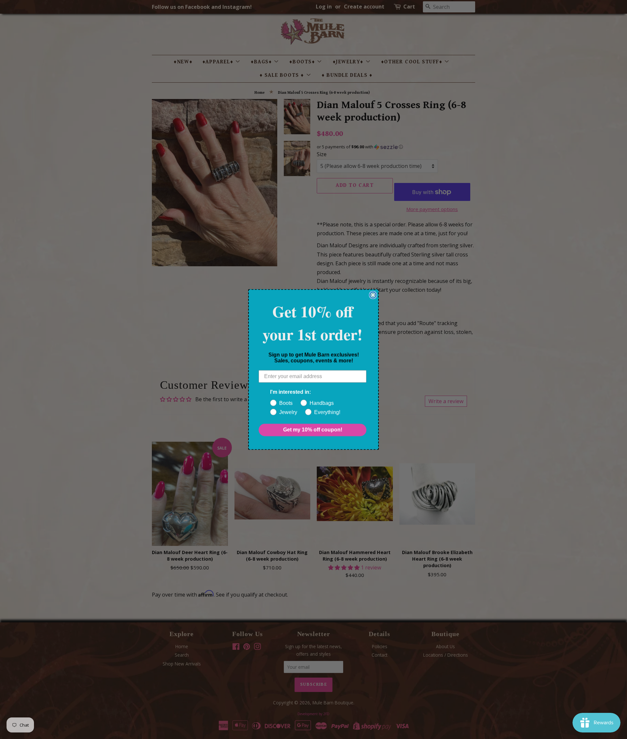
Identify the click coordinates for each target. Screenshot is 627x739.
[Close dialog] (373, 295)
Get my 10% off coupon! (312, 430)
